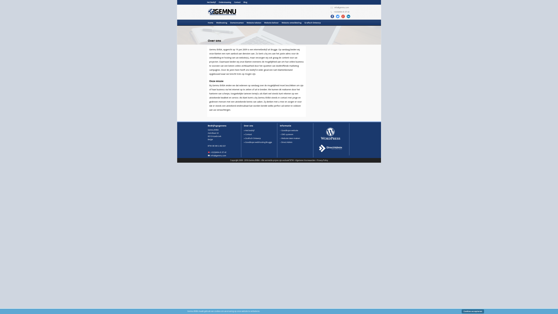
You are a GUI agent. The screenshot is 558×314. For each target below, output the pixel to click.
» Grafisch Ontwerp (252, 138)
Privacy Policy (322, 160)
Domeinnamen (237, 22)
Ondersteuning (225, 2)
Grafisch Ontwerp (312, 22)
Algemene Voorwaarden (305, 160)
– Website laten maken (290, 138)
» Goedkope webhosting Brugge (258, 142)
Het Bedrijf (211, 2)
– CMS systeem (286, 134)
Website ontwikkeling (292, 22)
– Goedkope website (289, 130)
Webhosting (221, 22)
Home (210, 22)
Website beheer (271, 22)
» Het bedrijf (249, 130)
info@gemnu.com (218, 155)
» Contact (248, 134)
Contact (237, 2)
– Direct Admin (286, 142)
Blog (245, 2)
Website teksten (254, 22)
